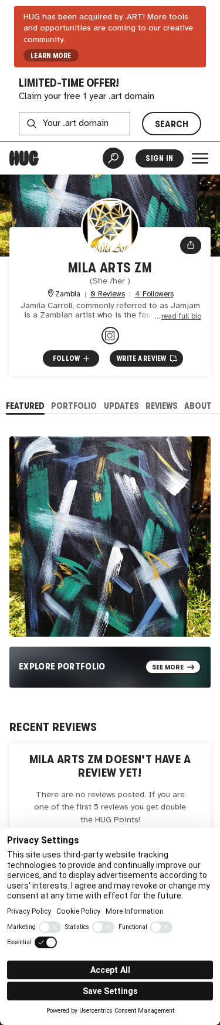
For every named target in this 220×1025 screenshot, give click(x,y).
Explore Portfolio (62, 666)
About (198, 406)
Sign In (159, 158)
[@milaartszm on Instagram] (110, 335)
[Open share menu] (190, 245)
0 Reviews (107, 294)
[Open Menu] (200, 158)
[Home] (24, 158)
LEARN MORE (51, 56)
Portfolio (74, 406)
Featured (25, 406)
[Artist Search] (113, 158)
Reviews (161, 406)
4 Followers (154, 294)
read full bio (181, 316)
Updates (121, 406)
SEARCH (172, 123)
